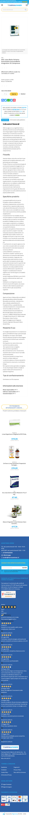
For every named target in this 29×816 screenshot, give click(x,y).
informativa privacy (17, 570)
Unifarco (14, 433)
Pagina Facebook (6, 784)
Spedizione (4, 767)
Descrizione (5, 120)
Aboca (14, 520)
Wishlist (23, 94)
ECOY (20, 111)
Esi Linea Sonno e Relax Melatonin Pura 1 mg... (14, 493)
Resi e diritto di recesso (20, 772)
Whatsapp (7, 555)
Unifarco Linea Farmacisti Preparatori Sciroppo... (14, 464)
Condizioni (4, 770)
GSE (2, 57)
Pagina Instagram (7, 787)
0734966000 (8, 553)
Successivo (11, 621)
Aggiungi (14, 94)
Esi (14, 491)
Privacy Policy (17, 770)
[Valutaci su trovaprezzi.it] (8, 594)
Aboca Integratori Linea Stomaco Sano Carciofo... (14, 522)
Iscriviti (24, 567)
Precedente (4, 621)
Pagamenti (16, 767)
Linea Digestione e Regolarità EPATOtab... (14, 434)
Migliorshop (15, 814)
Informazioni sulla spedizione (17, 120)
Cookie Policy (4, 772)
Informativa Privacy (6, 775)
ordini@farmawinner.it (11, 557)
